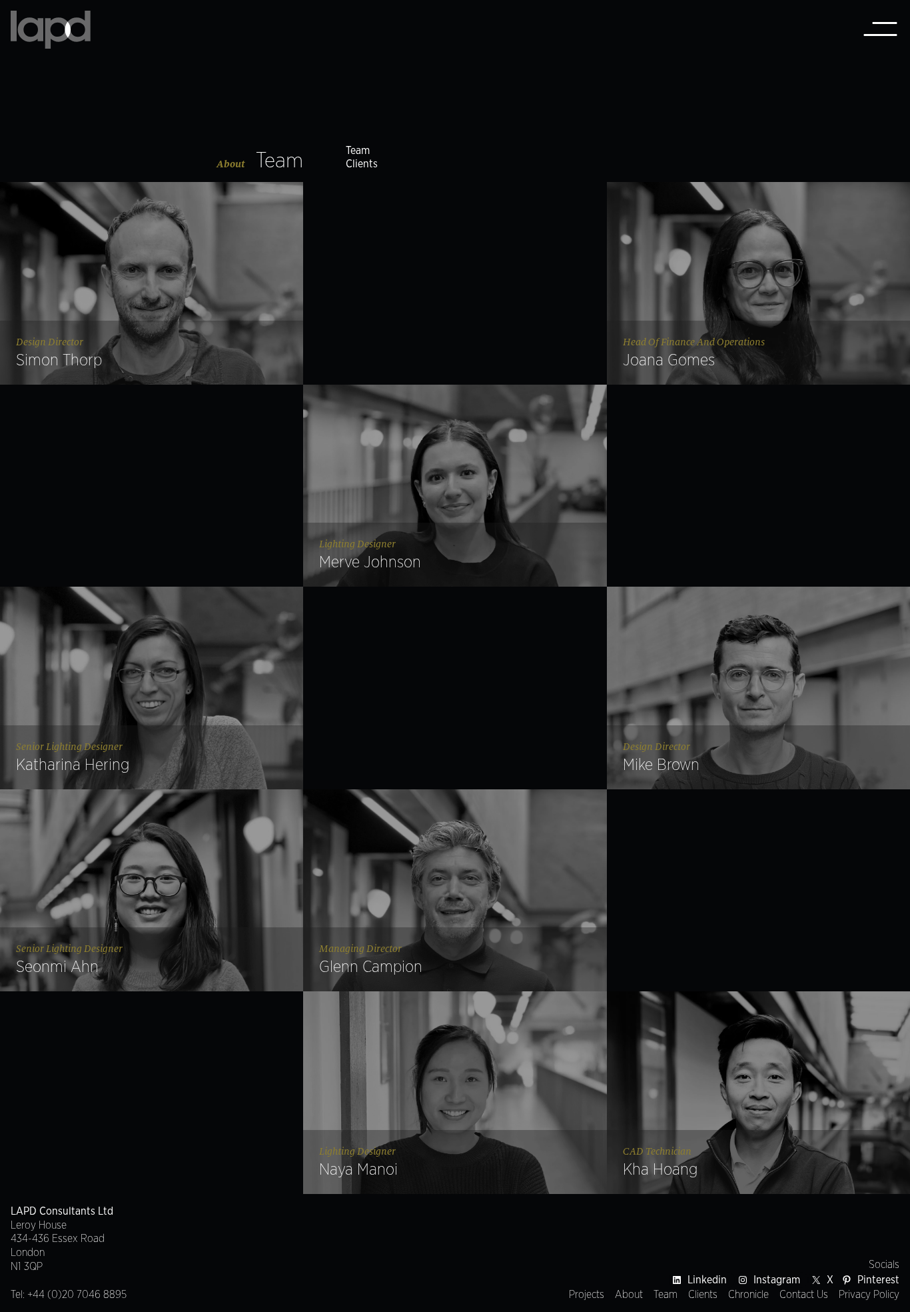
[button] (151, 283)
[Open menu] (880, 29)
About (231, 164)
